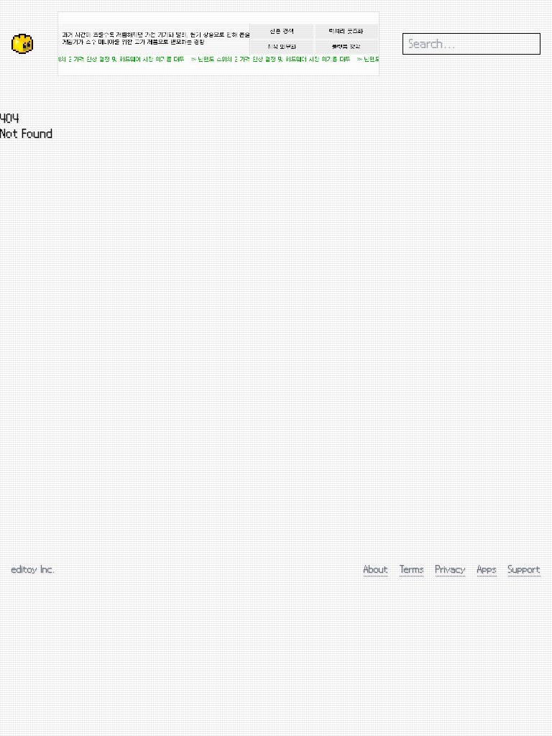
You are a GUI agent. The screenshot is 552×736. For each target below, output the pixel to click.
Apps (487, 569)
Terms (412, 569)
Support (524, 569)
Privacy (451, 569)
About (376, 569)
